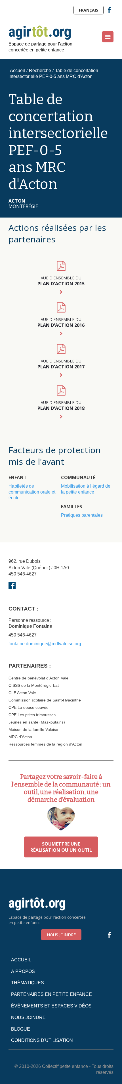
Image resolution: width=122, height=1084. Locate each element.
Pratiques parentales (82, 515)
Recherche (40, 70)
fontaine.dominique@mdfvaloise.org (45, 643)
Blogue (20, 1029)
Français (88, 10)
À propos (23, 971)
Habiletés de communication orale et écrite (32, 492)
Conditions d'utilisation (42, 1040)
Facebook (109, 10)
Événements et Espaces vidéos (51, 1005)
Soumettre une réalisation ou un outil (61, 847)
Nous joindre (61, 934)
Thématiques (27, 982)
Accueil (17, 70)
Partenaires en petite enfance (51, 994)
